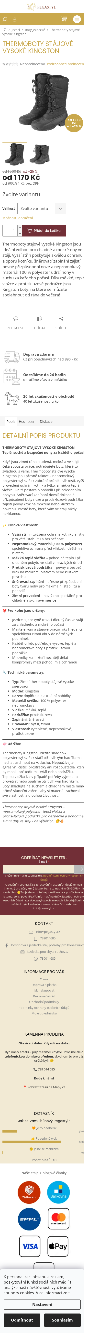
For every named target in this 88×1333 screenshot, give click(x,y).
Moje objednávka (44, 1013)
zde (66, 1292)
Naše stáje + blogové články (44, 1173)
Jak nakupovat (44, 990)
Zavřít (28, 309)
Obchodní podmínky (44, 1002)
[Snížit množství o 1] (19, 233)
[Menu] (77, 19)
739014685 (47, 938)
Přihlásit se (79, 869)
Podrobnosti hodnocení (66, 64)
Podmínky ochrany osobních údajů (44, 1008)
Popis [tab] (11, 421)
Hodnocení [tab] (27, 421)
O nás (44, 979)
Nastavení (42, 1304)
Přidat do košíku (47, 230)
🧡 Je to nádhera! (44, 1128)
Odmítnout (22, 1320)
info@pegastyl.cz (47, 932)
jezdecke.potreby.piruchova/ (47, 952)
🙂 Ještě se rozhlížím (44, 1149)
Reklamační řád (44, 996)
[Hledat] (5, 19)
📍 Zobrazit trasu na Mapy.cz (44, 1087)
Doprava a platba (44, 985)
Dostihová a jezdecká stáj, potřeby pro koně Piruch (48, 945)
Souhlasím (62, 1320)
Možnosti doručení (17, 218)
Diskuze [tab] (46, 421)
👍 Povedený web (44, 1138)
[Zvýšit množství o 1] (19, 228)
